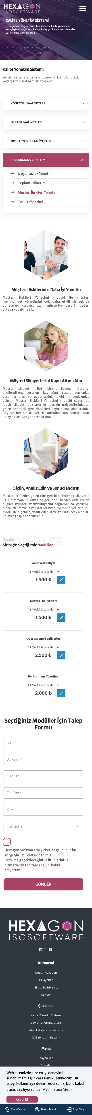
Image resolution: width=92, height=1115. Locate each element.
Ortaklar (46, 1065)
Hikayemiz (46, 980)
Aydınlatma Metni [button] (58, 1089)
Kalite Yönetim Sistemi (46, 1015)
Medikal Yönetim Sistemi (46, 1030)
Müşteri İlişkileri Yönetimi (38, 192)
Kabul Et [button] (22, 1099)
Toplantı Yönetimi (32, 183)
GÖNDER (43, 884)
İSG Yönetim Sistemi (46, 1037)
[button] (57, 571)
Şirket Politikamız (46, 987)
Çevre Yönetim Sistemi (46, 1023)
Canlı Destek (17, 1109)
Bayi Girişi (78, 1109)
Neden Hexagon (46, 972)
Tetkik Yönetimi (30, 202)
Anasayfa (10, 47)
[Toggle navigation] (82, 8)
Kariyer (46, 995)
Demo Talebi (48, 1109)
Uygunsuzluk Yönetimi (35, 173)
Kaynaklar (46, 1058)
